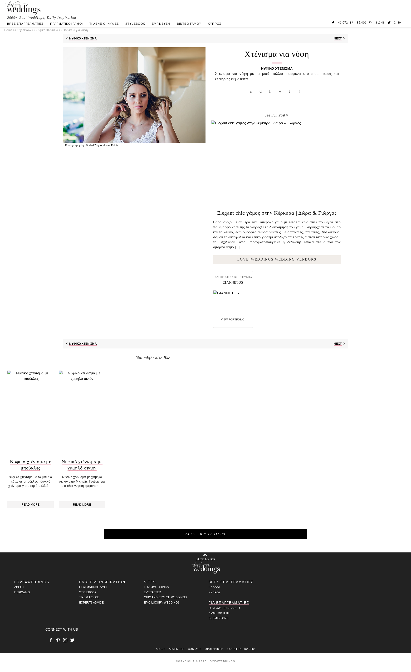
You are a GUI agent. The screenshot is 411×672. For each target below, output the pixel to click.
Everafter (152, 592)
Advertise (176, 649)
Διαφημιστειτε (219, 613)
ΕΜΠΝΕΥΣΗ (161, 23)
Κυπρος (214, 592)
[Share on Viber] (300, 91)
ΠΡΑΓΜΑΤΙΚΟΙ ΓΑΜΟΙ (66, 23)
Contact (194, 649)
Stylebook (87, 592)
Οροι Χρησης (214, 649)
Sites (150, 582)
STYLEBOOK (135, 23)
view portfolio (233, 319)
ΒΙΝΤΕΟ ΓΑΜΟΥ (189, 23)
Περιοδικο (22, 592)
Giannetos (233, 282)
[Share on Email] (281, 91)
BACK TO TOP (205, 559)
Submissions (218, 618)
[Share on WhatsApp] (291, 91)
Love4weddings (156, 587)
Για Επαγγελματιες (229, 602)
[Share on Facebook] (252, 91)
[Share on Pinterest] (271, 91)
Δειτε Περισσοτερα (205, 534)
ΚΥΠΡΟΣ (214, 23)
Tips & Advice (89, 597)
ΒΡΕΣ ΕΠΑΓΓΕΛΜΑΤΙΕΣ (25, 23)
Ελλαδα (214, 587)
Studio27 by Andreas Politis (101, 145)
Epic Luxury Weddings (162, 602)
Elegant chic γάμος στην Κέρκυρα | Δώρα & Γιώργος (277, 213)
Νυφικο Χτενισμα (83, 38)
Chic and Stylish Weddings (165, 597)
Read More (30, 504)
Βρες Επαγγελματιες (231, 582)
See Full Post (274, 115)
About (19, 587)
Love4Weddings (31, 582)
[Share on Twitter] (261, 91)
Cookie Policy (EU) (241, 649)
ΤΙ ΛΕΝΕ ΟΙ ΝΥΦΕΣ (104, 23)
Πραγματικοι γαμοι (93, 587)
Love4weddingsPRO (224, 608)
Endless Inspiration (102, 582)
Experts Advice (91, 602)
